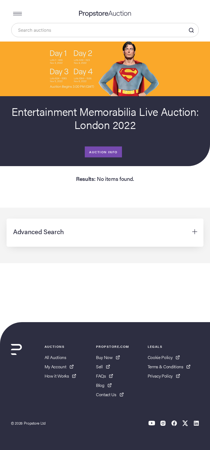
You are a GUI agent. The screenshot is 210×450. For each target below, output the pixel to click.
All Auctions (55, 357)
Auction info (103, 151)
